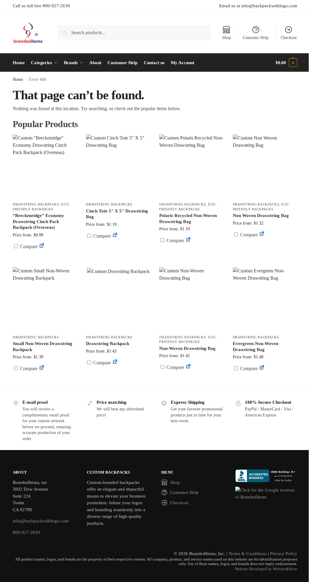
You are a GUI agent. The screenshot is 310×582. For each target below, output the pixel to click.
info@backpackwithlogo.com (41, 520)
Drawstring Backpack (107, 343)
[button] (286, 63)
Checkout (289, 37)
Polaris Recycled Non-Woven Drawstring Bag (188, 218)
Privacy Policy (283, 553)
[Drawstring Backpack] (118, 299)
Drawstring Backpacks (36, 204)
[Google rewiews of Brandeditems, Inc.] (266, 493)
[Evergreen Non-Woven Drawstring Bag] (265, 299)
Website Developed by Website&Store (266, 569)
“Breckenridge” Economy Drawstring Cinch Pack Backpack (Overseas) (38, 221)
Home (18, 79)
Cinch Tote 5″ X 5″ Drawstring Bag (117, 214)
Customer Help (256, 37)
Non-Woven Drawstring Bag (187, 348)
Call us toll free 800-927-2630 (41, 5)
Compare (28, 246)
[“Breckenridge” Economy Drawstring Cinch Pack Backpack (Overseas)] (45, 166)
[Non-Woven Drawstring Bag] (191, 299)
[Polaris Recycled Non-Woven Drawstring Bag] (191, 166)
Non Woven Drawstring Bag (261, 215)
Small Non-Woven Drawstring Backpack (42, 346)
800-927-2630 (26, 532)
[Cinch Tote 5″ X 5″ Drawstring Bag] (118, 166)
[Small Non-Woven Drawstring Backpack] (45, 299)
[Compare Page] (42, 246)
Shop (226, 37)
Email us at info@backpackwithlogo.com (258, 5)
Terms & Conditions (248, 553)
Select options (45, 261)
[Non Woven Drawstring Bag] (265, 166)
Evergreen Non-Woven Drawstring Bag (255, 346)
